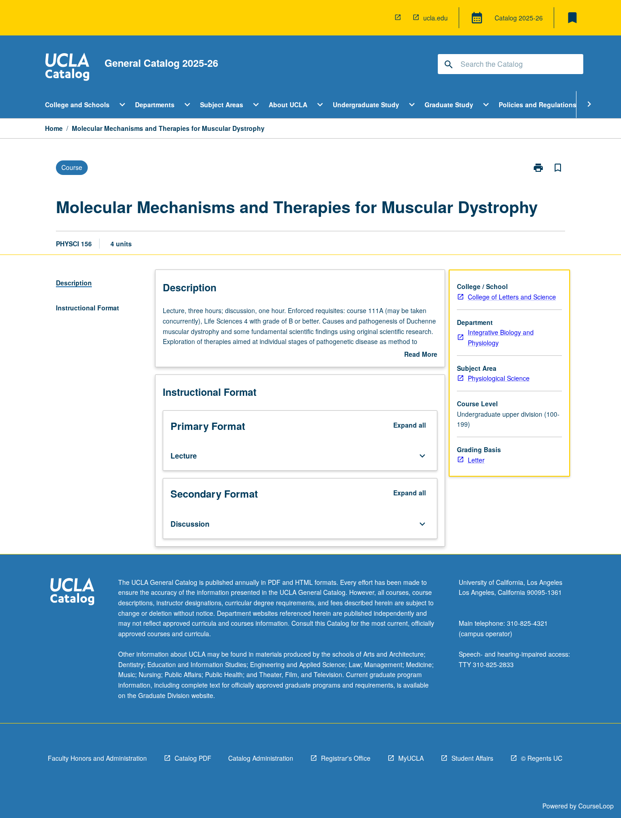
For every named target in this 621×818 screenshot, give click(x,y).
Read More (420, 354)
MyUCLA (411, 758)
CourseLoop (596, 805)
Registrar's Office (346, 758)
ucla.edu (435, 17)
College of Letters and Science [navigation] (512, 296)
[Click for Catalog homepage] (67, 68)
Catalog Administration (260, 758)
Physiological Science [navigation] (499, 378)
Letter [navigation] (476, 459)
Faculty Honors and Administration (97, 758)
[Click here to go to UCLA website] (72, 593)
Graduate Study (449, 104)
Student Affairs (472, 758)
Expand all (409, 424)
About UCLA (288, 104)
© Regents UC (541, 758)
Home (54, 128)
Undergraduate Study (366, 104)
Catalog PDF (193, 758)
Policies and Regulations (537, 104)
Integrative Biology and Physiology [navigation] (501, 337)
